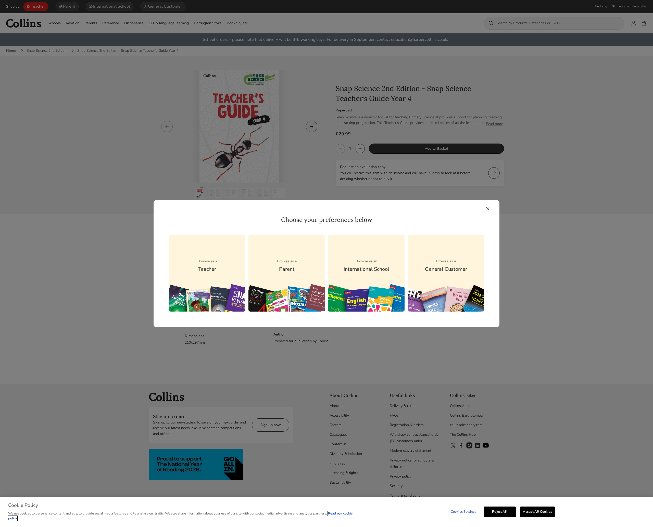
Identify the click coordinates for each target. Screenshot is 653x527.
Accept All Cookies (537, 511)
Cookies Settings (463, 511)
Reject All (499, 511)
